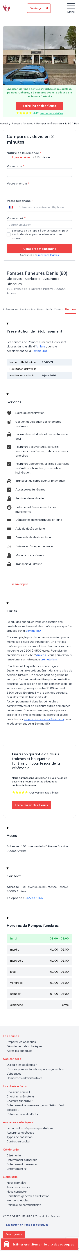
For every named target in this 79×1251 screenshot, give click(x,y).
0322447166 (33, 898)
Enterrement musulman (22, 1164)
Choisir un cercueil (18, 1092)
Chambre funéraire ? (20, 1101)
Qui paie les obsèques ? (22, 1064)
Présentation (10, 309)
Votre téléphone (20, 201)
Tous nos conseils (18, 1187)
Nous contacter (17, 1191)
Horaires (70, 309)
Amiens (41, 346)
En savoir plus (19, 584)
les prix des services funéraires (44, 719)
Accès (49, 309)
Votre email (16, 218)
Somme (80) (40, 351)
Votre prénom (18, 183)
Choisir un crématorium (21, 1096)
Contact (59, 309)
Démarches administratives (24, 1078)
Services (25, 309)
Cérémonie (14, 1155)
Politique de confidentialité (24, 1205)
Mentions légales (18, 1200)
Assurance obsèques (20, 1132)
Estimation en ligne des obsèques (27, 1224)
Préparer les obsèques (21, 1042)
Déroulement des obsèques (24, 1046)
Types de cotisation (20, 1137)
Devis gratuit (39, 8)
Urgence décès (20, 157)
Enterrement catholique (22, 1160)
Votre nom (15, 166)
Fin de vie (43, 157)
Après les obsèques (19, 1050)
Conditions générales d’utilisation (28, 1196)
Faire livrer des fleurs (39, 106)
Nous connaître (16, 1182)
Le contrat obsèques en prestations (30, 1128)
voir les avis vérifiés (51, 113)
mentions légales (48, 255)
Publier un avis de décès (22, 1114)
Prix (33, 309)
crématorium (49, 659)
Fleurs (40, 309)
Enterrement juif (17, 1168)
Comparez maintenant (39, 248)
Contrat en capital (18, 1141)
